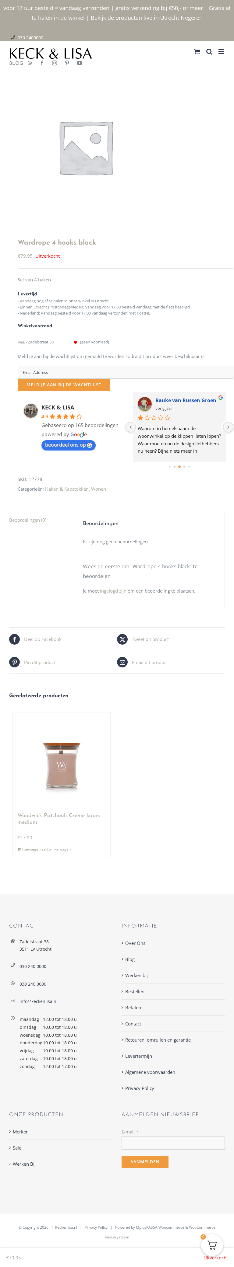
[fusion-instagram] (54, 63)
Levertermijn (138, 1056)
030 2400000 (30, 37)
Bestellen (134, 991)
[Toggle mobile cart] (197, 51)
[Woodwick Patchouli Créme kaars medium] (61, 759)
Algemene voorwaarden (150, 1072)
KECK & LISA (57, 407)
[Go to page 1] (175, 467)
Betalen (133, 1007)
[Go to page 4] (189, 467)
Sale (17, 1148)
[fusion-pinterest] (67, 63)
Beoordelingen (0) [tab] (27, 520)
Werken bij (136, 975)
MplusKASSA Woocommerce (160, 1227)
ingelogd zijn (113, 591)
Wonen (98, 489)
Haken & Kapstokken (67, 489)
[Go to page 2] (180, 466)
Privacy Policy (139, 1088)
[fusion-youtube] (79, 63)
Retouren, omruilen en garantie (158, 1040)
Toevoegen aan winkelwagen (46, 849)
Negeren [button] (192, 17)
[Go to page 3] (184, 467)
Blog (130, 959)
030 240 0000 (33, 966)
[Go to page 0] (170, 467)
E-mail (130, 1132)
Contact (133, 1024)
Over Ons (135, 943)
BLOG (14, 63)
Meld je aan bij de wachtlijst (64, 385)
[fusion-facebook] (42, 63)
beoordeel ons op (65, 444)
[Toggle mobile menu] (221, 51)
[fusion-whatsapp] (30, 63)
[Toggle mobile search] (209, 51)
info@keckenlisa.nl (39, 1001)
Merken (21, 1132)
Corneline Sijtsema (178, 400)
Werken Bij (24, 1164)
